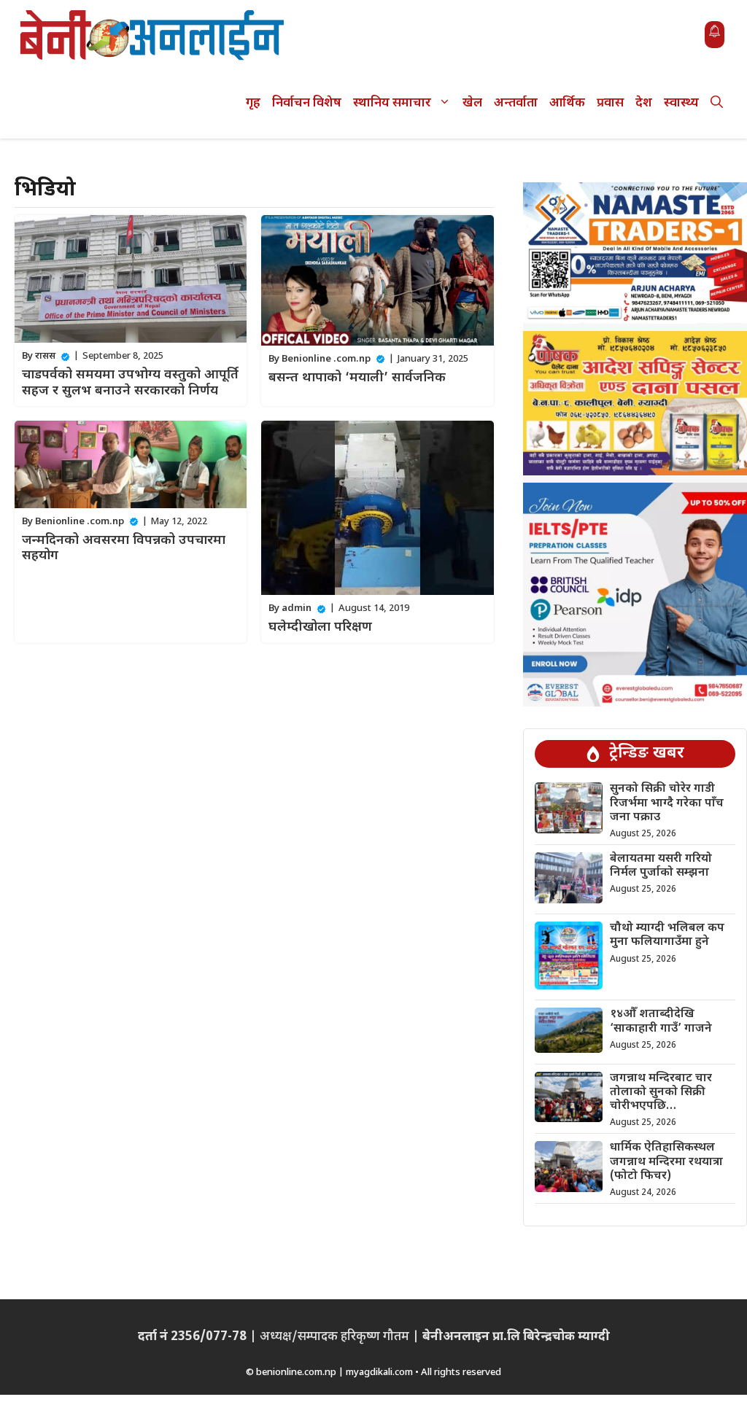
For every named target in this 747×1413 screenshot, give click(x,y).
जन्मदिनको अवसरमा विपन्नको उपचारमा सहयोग (123, 548)
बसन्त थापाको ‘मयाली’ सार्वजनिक (357, 378)
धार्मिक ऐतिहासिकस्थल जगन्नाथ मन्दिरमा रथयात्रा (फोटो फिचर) (666, 1161)
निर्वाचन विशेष (306, 104)
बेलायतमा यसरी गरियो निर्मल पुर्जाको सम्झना (661, 866)
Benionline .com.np (326, 359)
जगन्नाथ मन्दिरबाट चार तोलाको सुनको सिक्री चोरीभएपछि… (661, 1092)
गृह (253, 104)
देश (643, 104)
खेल (472, 104)
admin (296, 608)
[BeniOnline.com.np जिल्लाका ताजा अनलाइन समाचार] (153, 34)
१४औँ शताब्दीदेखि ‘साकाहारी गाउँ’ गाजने (661, 1021)
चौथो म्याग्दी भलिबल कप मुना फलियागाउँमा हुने (667, 935)
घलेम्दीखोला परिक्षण (320, 627)
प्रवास (610, 104)
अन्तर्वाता (516, 104)
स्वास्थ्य (681, 104)
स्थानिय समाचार (392, 104)
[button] (717, 104)
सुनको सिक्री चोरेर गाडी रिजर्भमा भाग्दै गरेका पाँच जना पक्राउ (667, 803)
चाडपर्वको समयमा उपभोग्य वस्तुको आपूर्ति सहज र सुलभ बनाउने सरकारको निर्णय (130, 383)
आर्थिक (567, 104)
